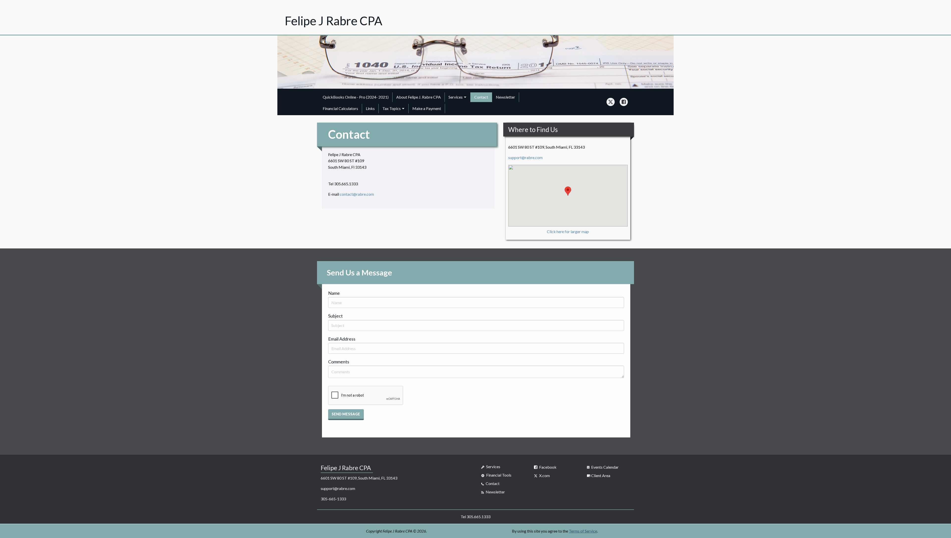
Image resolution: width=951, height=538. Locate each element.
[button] (346, 414)
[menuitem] (356, 97)
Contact (481, 97)
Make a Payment (426, 108)
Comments (338, 361)
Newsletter (505, 97)
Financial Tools (498, 475)
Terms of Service (583, 531)
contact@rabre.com (357, 194)
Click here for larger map (568, 231)
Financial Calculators (340, 108)
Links (370, 108)
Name (334, 293)
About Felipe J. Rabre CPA (418, 97)
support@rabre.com (525, 157)
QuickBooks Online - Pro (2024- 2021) (356, 97)
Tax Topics (391, 108)
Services (456, 97)
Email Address (341, 339)
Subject (335, 316)
